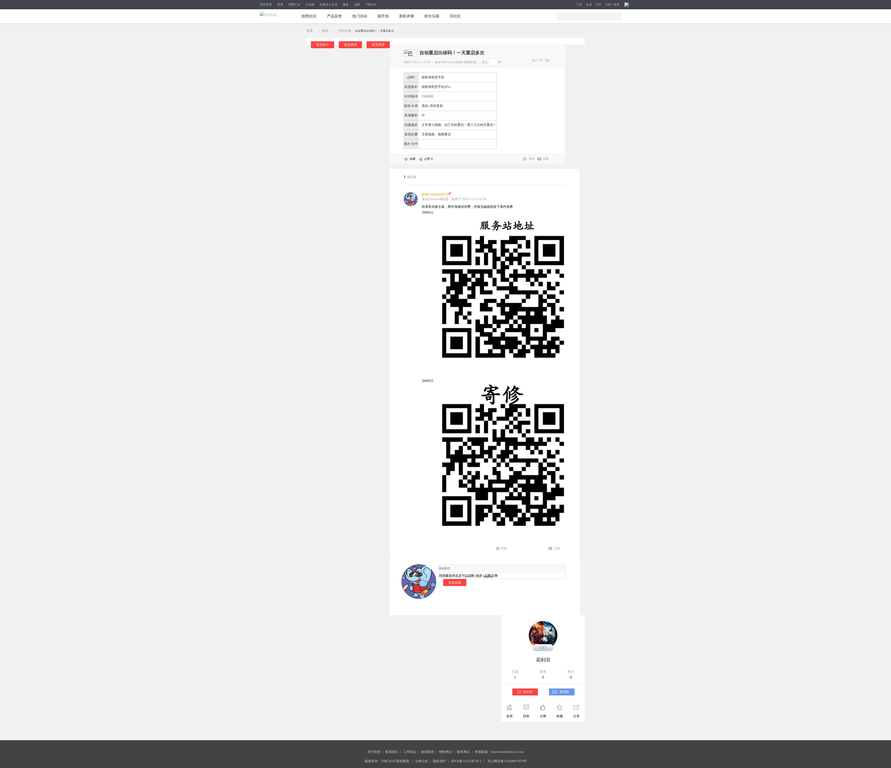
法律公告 (421, 761)
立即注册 (491, 575)
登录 (616, 4)
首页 (309, 30)
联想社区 (309, 16)
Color (449, 576)
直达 (484, 62)
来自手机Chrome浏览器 (449, 62)
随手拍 (383, 16)
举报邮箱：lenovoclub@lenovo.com (499, 752)
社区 (598, 4)
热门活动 (359, 16)
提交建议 (350, 44)
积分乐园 (431, 16)
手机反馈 (344, 30)
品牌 (357, 4)
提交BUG (322, 44)
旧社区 (455, 16)
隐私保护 (439, 761)
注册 (608, 4)
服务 (346, 4)
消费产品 (294, 4)
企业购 (309, 4)
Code (477, 576)
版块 (325, 30)
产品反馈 (334, 16)
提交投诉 (378, 44)
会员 (589, 4)
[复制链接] (470, 62)
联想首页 (266, 4)
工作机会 (409, 752)
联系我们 (391, 752)
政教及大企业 (329, 4)
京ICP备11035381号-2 (466, 761)
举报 (531, 158)
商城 (280, 4)
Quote (468, 576)
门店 (579, 4)
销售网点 (445, 752)
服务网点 (463, 752)
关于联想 (374, 752)
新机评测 (406, 16)
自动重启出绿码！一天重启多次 (374, 30)
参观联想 (427, 752)
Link (458, 576)
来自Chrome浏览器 (435, 199)
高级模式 (444, 568)
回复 (546, 158)
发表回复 (454, 582)
